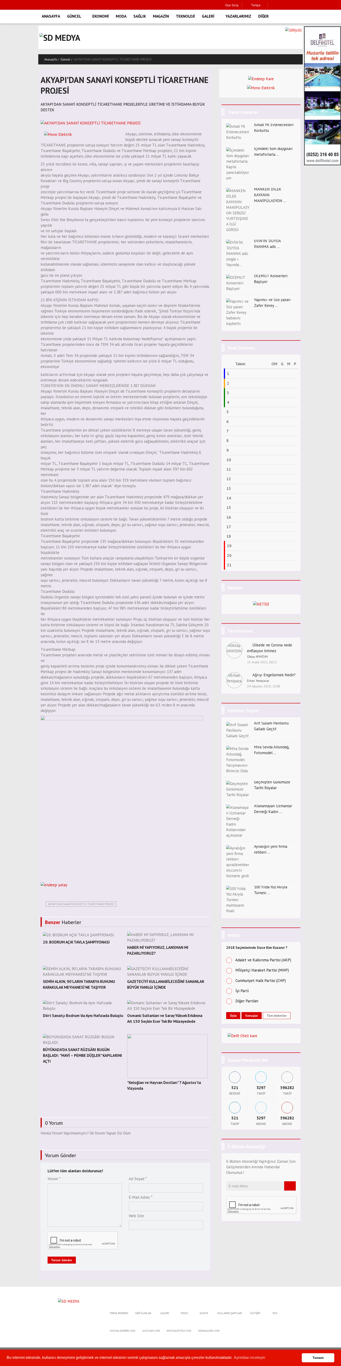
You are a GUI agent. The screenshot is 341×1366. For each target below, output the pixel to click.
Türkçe (255, 5)
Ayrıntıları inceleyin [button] (249, 1358)
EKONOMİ (100, 16)
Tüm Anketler (277, 1015)
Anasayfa (50, 59)
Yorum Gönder (61, 1260)
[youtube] (301, 5)
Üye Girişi (231, 5)
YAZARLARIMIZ (238, 16)
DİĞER (263, 16)
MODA (121, 16)
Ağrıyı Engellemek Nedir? (274, 674)
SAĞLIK (139, 16)
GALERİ (208, 16)
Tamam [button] (318, 1358)
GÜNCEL (74, 16)
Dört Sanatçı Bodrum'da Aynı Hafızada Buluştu (83, 1015)
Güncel (65, 59)
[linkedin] (294, 5)
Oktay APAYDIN (257, 656)
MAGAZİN (161, 16)
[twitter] (280, 5)
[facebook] (272, 5)
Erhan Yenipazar (258, 681)
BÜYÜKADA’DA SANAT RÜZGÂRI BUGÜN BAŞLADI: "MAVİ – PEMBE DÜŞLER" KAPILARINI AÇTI (82, 1055)
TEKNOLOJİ (185, 16)
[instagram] (287, 5)
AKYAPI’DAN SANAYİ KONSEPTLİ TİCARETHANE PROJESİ (81, 904)
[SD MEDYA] (68, 1301)
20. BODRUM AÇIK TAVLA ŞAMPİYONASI (76, 942)
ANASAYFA (51, 16)
